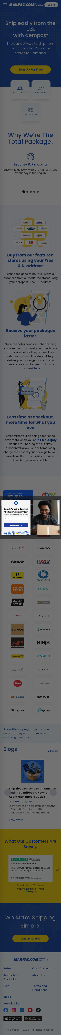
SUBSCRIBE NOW (16, 525)
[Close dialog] (58, 501)
